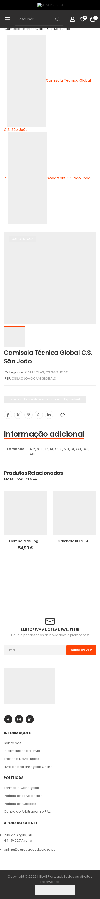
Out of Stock (23, 239)
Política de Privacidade (23, 795)
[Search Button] (57, 19)
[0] (92, 19)
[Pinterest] (28, 415)
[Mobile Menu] (7, 19)
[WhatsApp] (39, 415)
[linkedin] (30, 719)
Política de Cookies (20, 803)
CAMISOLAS (34, 372)
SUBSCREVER (81, 650)
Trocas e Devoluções (21, 758)
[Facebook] (8, 415)
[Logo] (50, 5)
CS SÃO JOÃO (57, 372)
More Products (18, 479)
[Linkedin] (49, 415)
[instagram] (19, 719)
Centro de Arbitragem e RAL (27, 811)
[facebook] (8, 719)
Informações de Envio (22, 750)
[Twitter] (18, 415)
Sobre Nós (12, 742)
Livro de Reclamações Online (28, 766)
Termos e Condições (21, 787)
